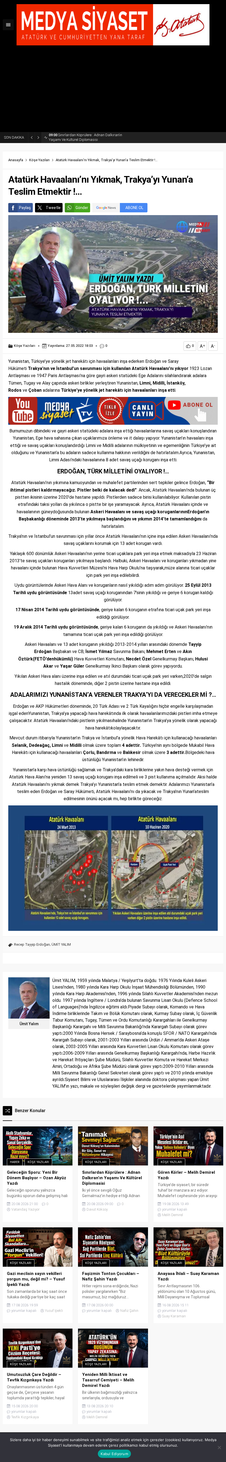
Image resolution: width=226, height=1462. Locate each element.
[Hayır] (219, 1447)
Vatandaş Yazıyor (25, 1209)
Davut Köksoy (97, 1209)
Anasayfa (15, 160)
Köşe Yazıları (39, 160)
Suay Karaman (174, 1316)
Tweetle (53, 207)
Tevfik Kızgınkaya (25, 1417)
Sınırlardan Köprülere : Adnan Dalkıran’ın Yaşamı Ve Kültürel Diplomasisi (85, 137)
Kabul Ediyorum (114, 1454)
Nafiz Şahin (129, 1311)
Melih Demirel (172, 1215)
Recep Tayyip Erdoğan (32, 944)
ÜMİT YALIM (61, 944)
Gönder (82, 207)
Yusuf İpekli (54, 1311)
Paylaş (25, 207)
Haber (15, 1162)
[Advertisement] (113, 90)
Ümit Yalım (29, 1024)
